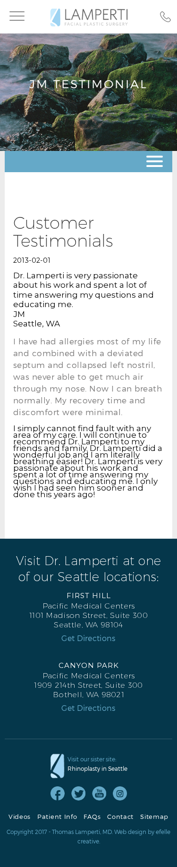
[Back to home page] (89, 17)
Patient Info (57, 817)
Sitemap (154, 817)
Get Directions (88, 638)
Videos (19, 817)
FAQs (92, 817)
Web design (130, 831)
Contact (120, 817)
